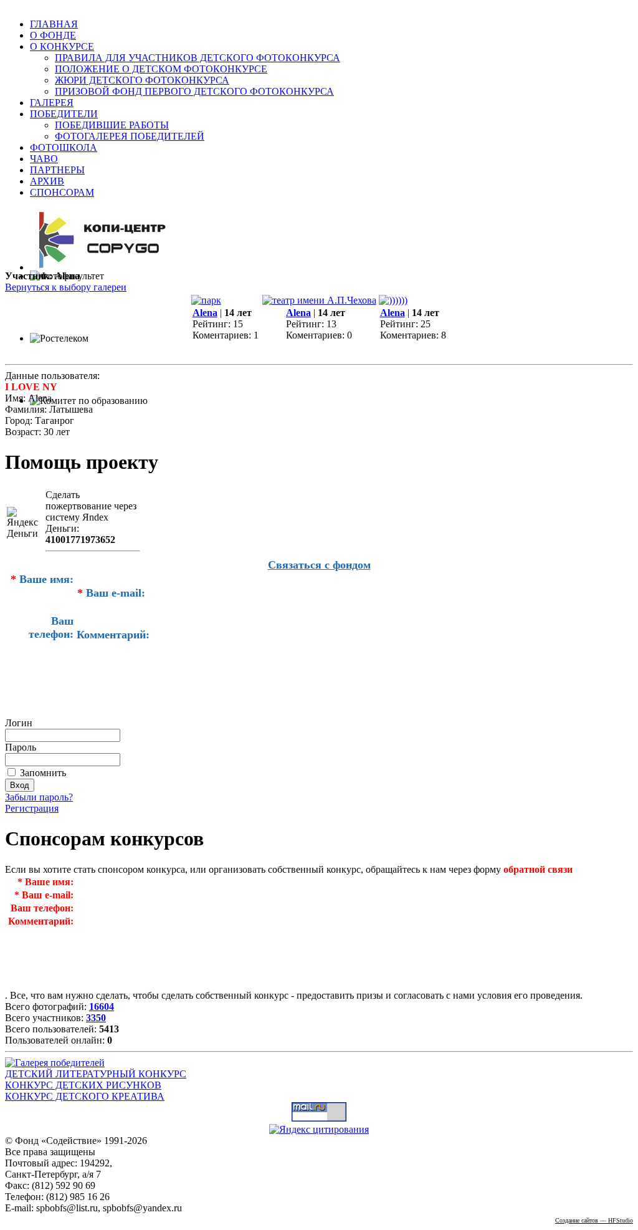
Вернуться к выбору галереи (65, 287)
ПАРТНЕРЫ (57, 170)
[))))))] (393, 300)
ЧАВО (44, 158)
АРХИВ (47, 181)
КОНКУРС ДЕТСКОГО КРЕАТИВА (84, 1096)
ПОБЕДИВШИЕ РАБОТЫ (112, 125)
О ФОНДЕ (53, 35)
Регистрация (32, 808)
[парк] (206, 300)
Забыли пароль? (39, 797)
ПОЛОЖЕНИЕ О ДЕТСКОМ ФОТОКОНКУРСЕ (161, 69)
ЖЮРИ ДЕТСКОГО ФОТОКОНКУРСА (142, 80)
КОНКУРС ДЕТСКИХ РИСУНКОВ (83, 1085)
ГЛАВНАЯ (54, 24)
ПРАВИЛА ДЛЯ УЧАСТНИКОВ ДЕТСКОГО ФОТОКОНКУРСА (197, 57)
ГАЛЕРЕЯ (52, 102)
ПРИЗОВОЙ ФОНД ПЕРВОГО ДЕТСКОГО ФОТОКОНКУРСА (194, 91)
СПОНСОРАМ (62, 192)
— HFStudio (594, 1220)
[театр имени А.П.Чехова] (319, 300)
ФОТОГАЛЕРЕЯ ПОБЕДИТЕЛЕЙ (129, 136)
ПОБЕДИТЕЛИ (64, 113)
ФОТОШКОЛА (63, 147)
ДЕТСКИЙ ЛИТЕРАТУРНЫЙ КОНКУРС (95, 1074)
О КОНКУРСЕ (62, 46)
